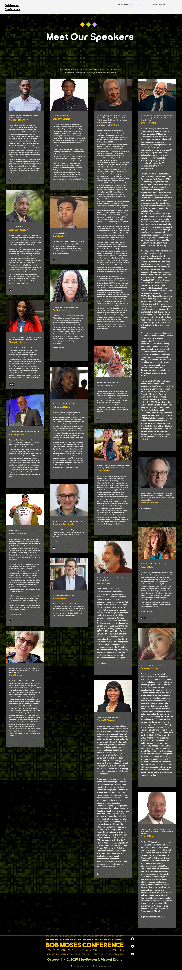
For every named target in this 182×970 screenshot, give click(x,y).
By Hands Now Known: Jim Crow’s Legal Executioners (112, 290)
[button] (125, 4)
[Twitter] (10, 180)
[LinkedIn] (98, 419)
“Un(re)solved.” (102, 185)
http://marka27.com (15, 614)
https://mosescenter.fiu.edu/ (153, 916)
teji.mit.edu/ (102, 663)
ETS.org (55, 541)
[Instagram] (54, 260)
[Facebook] (132, 938)
